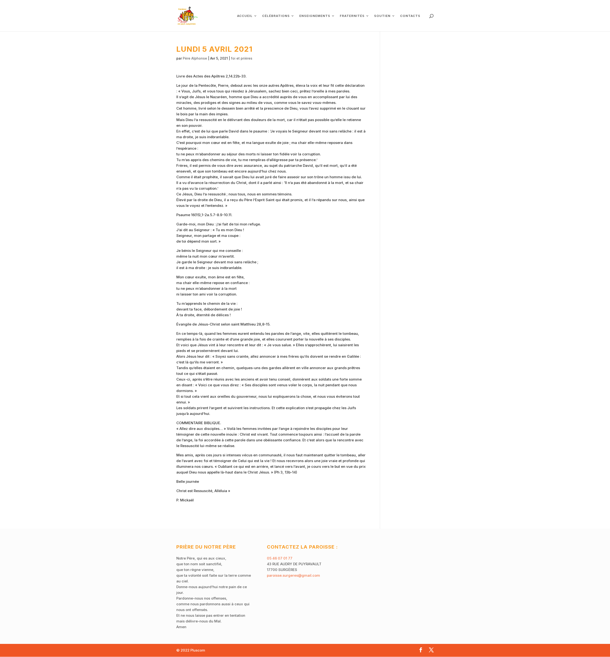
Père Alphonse (195, 58)
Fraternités (352, 16)
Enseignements (314, 16)
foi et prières (241, 58)
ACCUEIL (245, 16)
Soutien (382, 16)
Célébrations (276, 16)
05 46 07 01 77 (279, 558)
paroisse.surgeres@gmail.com (293, 575)
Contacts (410, 16)
